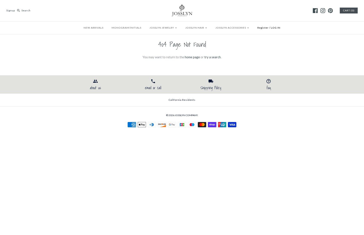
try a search (212, 57)
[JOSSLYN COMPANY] (182, 7)
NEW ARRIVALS (93, 27)
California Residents (182, 99)
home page (192, 57)
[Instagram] (322, 10)
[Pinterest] (330, 10)
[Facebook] (315, 10)
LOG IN (275, 27)
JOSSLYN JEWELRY (163, 27)
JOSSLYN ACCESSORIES (232, 27)
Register (263, 27)
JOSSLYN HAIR (196, 27)
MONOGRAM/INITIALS (126, 27)
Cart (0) (349, 10)
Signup (10, 10)
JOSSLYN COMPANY (186, 115)
